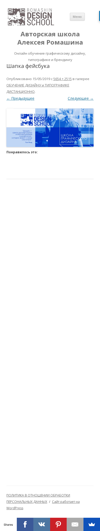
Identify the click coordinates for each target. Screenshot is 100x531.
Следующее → (81, 98)
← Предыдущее (20, 98)
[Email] (75, 524)
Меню (77, 17)
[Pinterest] (58, 524)
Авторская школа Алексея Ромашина (50, 38)
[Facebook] (25, 524)
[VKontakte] (41, 524)
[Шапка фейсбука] (50, 127)
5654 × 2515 (62, 78)
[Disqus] (50, 268)
